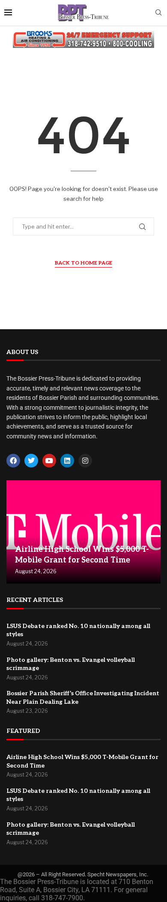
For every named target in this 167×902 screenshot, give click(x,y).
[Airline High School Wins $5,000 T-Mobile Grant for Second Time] (83, 531)
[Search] (158, 13)
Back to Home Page (83, 263)
